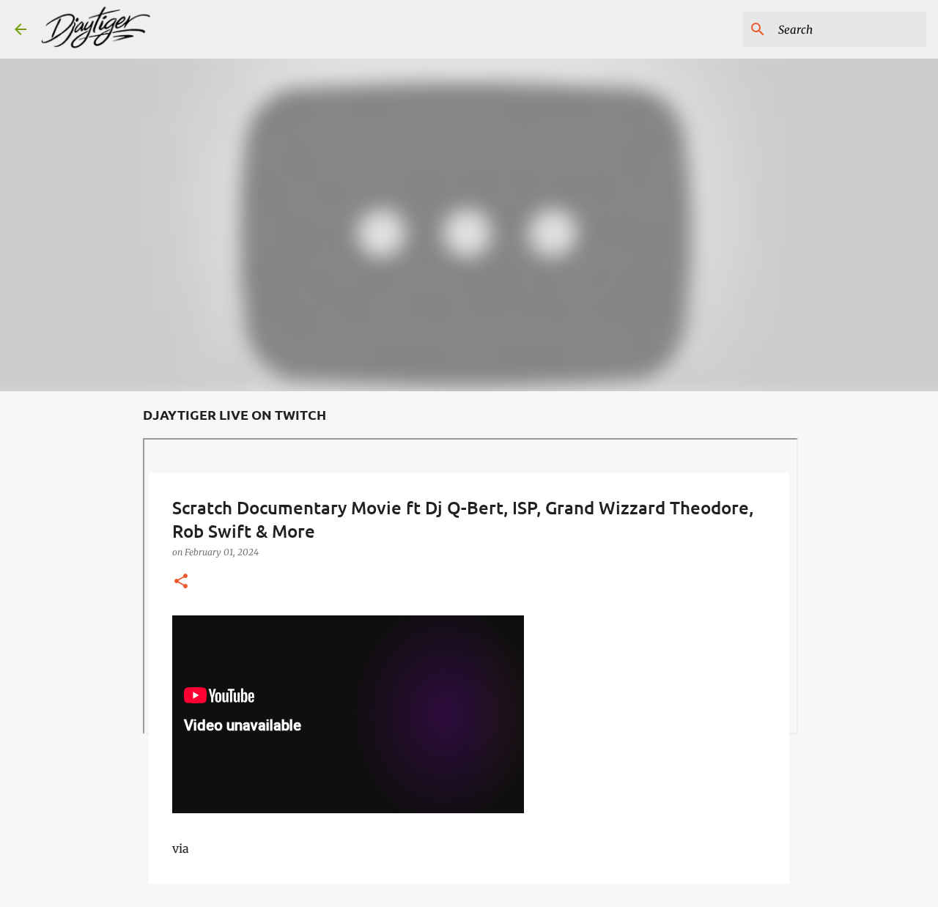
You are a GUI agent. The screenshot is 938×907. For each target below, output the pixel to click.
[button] (181, 582)
